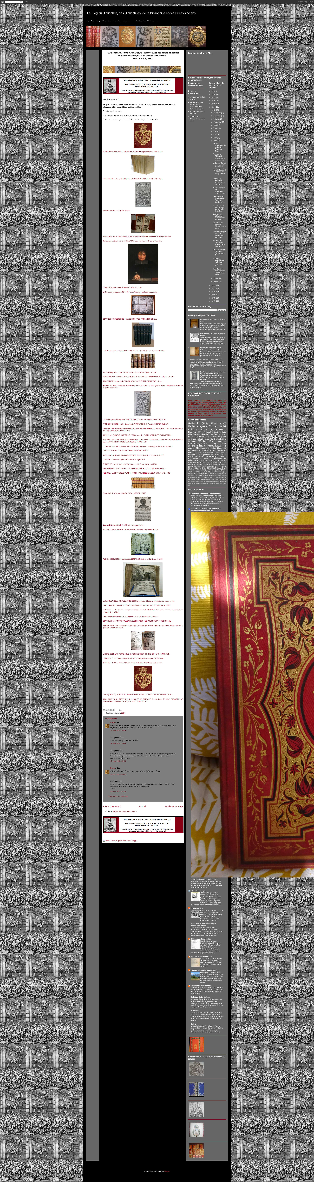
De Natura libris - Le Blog (200, 997)
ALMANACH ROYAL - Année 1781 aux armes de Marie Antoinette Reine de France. (132, 663)
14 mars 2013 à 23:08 (118, 731)
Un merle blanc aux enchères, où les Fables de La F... (219, 208)
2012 (214, 285)
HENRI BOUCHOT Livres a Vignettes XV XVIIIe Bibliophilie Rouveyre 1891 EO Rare (133, 658)
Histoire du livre (197, 908)
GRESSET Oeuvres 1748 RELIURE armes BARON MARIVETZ (125, 451)
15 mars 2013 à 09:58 (118, 744)
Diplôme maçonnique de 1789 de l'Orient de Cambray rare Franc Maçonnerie (130, 292)
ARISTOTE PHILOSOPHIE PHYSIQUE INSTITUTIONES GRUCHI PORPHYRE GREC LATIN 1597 (138, 377)
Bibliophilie (218, 459)
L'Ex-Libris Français (198, 891)
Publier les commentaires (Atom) (125, 811)
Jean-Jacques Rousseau (217, 477)
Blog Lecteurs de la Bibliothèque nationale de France (203, 925)
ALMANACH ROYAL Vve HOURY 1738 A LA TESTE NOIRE (124, 493)
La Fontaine (191, 479)
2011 (214, 289)
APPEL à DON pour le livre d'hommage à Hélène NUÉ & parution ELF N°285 (210, 895)
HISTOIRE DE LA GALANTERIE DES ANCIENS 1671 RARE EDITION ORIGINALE (133, 179)
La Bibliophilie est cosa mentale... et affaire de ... (219, 165)
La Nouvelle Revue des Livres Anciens (207, 456)
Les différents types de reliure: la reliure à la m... (219, 225)
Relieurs (191, 466)
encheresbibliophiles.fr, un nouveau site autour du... (219, 234)
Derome (205, 477)
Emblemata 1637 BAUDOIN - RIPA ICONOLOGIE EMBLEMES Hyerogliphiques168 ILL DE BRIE (137, 446)
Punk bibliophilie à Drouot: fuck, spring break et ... (219, 173)
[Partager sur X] (109, 710)
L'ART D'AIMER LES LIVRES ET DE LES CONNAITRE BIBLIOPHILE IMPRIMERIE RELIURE (137, 605)
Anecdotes (208, 432)
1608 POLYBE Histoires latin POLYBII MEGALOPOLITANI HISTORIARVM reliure (132, 381)
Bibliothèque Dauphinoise (201, 939)
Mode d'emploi (208, 460)
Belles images (196, 426)
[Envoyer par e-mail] (104, 710)
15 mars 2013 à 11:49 (118, 761)
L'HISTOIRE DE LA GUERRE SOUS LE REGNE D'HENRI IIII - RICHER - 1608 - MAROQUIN (136, 654)
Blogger (167, 1171)
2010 (214, 292)
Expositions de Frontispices (211, 472)
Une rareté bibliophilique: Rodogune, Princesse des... (218, 262)
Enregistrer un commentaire (118, 796)
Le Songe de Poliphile (203, 479)
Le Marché (219, 426)
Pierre (112, 722)
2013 (214, 110)
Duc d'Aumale (201, 466)
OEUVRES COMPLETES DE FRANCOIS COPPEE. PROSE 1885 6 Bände (130, 319)
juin (215, 131)
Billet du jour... (205, 972)
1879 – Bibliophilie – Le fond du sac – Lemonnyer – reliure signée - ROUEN (129, 372)
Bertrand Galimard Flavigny (201, 956)
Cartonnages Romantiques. (201, 986)
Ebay (214, 423)
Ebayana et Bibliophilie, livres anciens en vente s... (219, 157)
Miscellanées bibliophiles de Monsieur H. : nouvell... (219, 272)
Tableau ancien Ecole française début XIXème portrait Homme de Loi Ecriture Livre (132, 241)
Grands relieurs (218, 464)
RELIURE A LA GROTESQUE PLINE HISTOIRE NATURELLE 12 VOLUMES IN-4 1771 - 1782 (136, 473)
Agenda (191, 448)
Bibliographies (193, 460)
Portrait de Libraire (200, 459)
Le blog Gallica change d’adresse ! (202, 1026)
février (216, 278)
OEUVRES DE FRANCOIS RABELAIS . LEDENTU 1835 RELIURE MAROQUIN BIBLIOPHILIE (137, 621)
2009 (214, 295)
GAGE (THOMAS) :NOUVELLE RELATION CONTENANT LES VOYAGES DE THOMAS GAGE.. (137, 695)
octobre (216, 119)
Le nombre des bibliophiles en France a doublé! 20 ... (219, 199)
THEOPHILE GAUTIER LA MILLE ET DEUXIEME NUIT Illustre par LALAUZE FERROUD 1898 (137, 236)
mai (215, 134)
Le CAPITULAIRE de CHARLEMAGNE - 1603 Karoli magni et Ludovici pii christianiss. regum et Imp (138, 601)
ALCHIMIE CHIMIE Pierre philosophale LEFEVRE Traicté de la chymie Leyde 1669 (132, 559)
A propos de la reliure (197, 97)
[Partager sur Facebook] (111, 710)
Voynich (224, 483)
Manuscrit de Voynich (212, 481)
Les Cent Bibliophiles (218, 479)
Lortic (212, 473)
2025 (214, 91)
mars (216, 141)
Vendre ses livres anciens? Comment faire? (205, 360)
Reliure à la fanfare (195, 464)
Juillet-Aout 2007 (215, 446)
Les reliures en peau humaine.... (211, 348)
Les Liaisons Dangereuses (195, 481)
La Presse (222, 457)
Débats (214, 437)
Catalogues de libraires (197, 462)
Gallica (192, 100)
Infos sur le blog (208, 443)
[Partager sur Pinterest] (113, 710)
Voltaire (217, 483)
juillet (216, 128)
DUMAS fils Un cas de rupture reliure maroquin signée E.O (124, 460)
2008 (214, 298)
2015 (214, 104)
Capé (218, 475)
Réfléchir (193, 423)
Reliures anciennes (197, 109)
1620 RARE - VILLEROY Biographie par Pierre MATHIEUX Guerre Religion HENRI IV (133, 455)
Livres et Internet (204, 453)
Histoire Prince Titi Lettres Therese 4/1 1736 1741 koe (122, 287)
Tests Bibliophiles (213, 470)
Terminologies (199, 434)
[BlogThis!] (106, 710)
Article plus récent (112, 806)
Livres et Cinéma (216, 462)
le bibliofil (195, 1010)
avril (215, 138)
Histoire (190, 468)
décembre (217, 113)
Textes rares (194, 116)
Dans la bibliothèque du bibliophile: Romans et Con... (219, 147)
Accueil (142, 806)
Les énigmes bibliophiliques (207, 438)
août (215, 125)
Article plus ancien (174, 806)
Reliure (220, 460)
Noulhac (222, 481)
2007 (214, 301)
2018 (214, 94)
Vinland (211, 483)
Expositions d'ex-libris (216, 466)
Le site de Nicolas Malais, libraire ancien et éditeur (196, 104)
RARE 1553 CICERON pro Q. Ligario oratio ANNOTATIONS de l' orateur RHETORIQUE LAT (135, 424)
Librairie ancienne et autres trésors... (205, 970)
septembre (218, 122)
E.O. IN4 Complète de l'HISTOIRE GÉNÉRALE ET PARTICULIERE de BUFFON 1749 (133, 351)
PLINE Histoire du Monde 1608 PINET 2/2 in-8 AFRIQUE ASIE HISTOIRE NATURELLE (134, 420)
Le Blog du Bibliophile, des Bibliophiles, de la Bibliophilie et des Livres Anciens (141, 13)
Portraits (222, 432)
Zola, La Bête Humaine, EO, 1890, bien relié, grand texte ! (123, 525)
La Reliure (201, 430)
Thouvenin (220, 473)
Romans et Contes (201, 483)
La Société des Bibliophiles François (208, 468)
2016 (214, 101)
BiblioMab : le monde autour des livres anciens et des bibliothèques (205, 510)
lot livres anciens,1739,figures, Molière (116, 211)
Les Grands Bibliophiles (198, 450)
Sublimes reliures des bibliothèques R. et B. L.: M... (219, 190)
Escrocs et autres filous (211, 448)
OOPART (190, 483)
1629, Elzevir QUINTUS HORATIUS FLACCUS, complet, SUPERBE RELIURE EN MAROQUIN (137, 435)
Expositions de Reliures (210, 455)
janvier (216, 282)
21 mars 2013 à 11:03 (118, 792)
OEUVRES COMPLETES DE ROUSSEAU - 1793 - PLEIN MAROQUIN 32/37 (130, 616)
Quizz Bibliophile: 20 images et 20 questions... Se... (219, 252)
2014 (214, 107)
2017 (214, 98)
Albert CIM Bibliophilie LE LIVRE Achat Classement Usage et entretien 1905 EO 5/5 (133, 152)
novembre (217, 116)
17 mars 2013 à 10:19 (118, 774)
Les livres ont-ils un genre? (209, 910)
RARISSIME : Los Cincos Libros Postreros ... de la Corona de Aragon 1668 (130, 464)
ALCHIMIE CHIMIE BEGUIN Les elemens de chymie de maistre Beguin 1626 (130, 529)
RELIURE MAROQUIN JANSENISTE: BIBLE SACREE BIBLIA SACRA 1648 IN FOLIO (134, 469)
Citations (207, 464)
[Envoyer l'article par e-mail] (119, 710)
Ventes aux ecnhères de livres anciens (201, 475)
